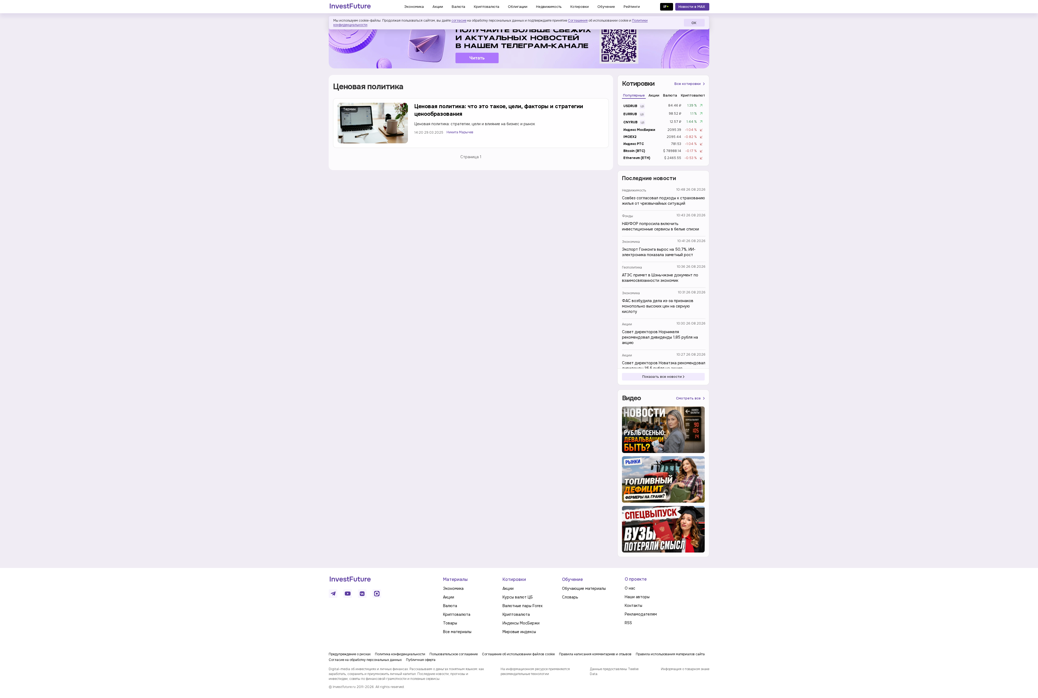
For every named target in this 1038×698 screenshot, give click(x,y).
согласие (458, 20)
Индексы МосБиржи (521, 623)
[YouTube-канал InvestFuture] (347, 593)
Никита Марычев (460, 132)
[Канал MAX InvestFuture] (376, 593)
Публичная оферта (420, 660)
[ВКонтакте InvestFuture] (362, 593)
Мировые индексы (519, 631)
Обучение (572, 579)
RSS (628, 622)
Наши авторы (637, 596)
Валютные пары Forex (523, 605)
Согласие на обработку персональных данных (365, 660)
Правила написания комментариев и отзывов (595, 654)
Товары (450, 623)
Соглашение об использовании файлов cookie (518, 654)
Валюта (450, 605)
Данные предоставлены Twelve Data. (614, 671)
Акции (627, 324)
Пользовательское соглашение (454, 654)
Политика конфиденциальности (400, 654)
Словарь (570, 597)
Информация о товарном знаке (685, 669)
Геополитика (632, 267)
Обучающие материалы (584, 588)
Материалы (455, 579)
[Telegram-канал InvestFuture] (519, 44)
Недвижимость (634, 190)
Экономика (631, 242)
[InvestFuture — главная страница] (350, 7)
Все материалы (457, 631)
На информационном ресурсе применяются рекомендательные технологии (535, 671)
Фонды (627, 216)
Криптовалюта (456, 614)
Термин (349, 109)
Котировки (514, 579)
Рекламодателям (641, 614)
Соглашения (578, 20)
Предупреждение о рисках (350, 654)
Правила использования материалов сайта (670, 654)
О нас (630, 588)
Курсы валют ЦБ (518, 597)
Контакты (633, 605)
